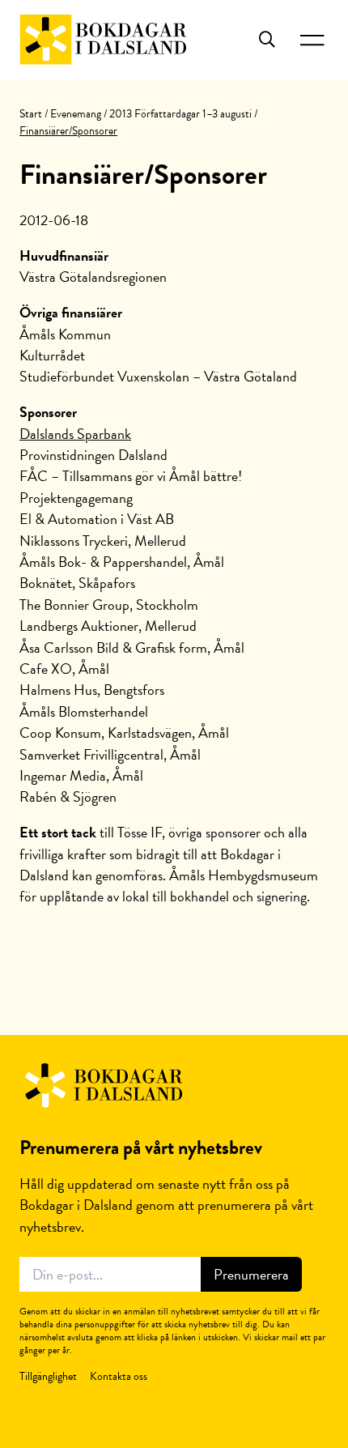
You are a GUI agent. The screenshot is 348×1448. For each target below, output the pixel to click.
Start (30, 113)
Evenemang (75, 113)
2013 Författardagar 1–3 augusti (180, 113)
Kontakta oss (118, 1376)
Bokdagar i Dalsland (103, 40)
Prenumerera (251, 1274)
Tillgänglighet (48, 1376)
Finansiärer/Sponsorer (143, 174)
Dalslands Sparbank (75, 434)
